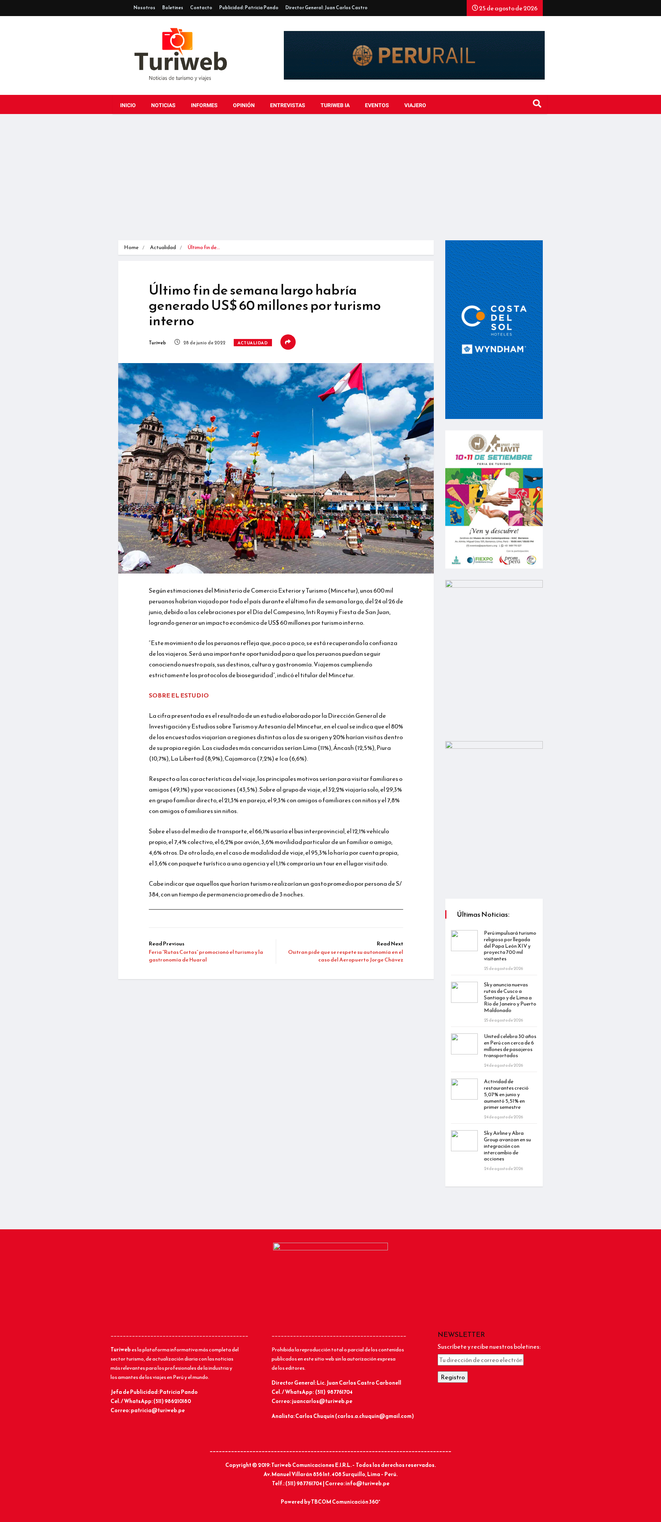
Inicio (128, 105)
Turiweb (157, 342)
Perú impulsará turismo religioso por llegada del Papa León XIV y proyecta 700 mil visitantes (510, 946)
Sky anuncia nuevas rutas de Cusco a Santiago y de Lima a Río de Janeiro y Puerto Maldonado (510, 997)
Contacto (201, 7)
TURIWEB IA (335, 105)
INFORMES (204, 105)
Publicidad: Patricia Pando (248, 7)
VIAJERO (415, 105)
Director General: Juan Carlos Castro (326, 7)
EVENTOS (377, 105)
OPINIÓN (244, 105)
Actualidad (163, 247)
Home (131, 247)
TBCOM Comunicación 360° (345, 1502)
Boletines (172, 7)
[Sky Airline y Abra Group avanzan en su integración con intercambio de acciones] (464, 1140)
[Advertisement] (330, 182)
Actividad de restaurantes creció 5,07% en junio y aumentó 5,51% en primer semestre (506, 1094)
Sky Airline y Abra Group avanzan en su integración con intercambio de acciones (507, 1146)
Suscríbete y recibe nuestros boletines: (489, 1346)
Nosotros (144, 7)
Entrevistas (287, 105)
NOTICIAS (163, 105)
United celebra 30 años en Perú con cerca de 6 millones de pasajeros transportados (510, 1045)
